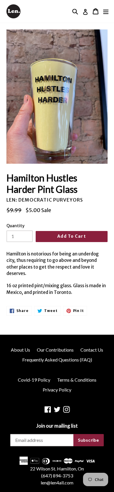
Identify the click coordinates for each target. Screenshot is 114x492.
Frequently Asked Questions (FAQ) (57, 359)
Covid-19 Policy (34, 379)
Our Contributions (55, 349)
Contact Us (91, 349)
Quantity (15, 225)
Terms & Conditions (76, 379)
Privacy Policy (57, 389)
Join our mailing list (57, 426)
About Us (20, 349)
